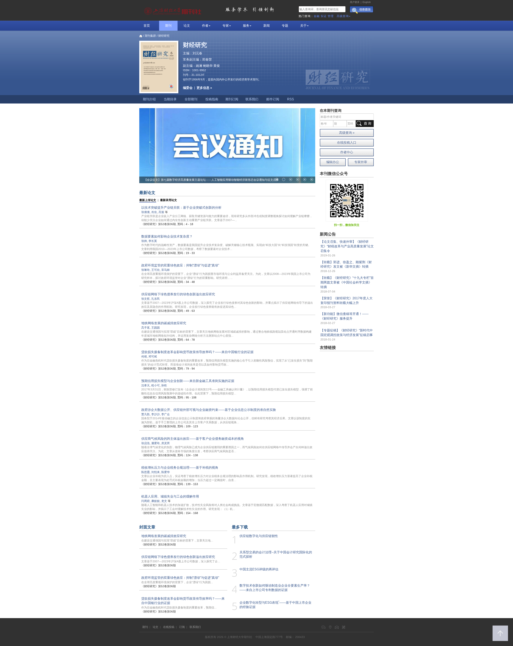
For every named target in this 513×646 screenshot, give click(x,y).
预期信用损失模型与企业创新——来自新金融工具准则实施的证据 (187, 381)
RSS (290, 99)
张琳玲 (145, 269)
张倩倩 (145, 212)
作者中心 (346, 152)
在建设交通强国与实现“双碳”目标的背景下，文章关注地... (177, 540)
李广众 (165, 414)
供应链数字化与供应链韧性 (258, 536)
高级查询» (343, 16)
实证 (324, 16)
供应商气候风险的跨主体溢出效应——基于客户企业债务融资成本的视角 (192, 438)
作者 (205, 25)
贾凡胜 (145, 414)
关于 (303, 25)
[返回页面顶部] (500, 633)
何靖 (144, 356)
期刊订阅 (231, 99)
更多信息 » (204, 87)
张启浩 (145, 443)
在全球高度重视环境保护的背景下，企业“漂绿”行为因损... (177, 582)
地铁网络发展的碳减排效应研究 (163, 323)
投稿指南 (211, 99)
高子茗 (145, 327)
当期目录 (170, 99)
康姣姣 (155, 501)
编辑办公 (332, 162)
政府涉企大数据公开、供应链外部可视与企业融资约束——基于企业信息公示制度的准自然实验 (208, 409)
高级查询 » (346, 132)
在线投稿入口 (346, 142)
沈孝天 (145, 385)
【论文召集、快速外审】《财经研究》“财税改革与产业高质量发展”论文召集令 (347, 246)
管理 (331, 16)
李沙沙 (155, 414)
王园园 (155, 327)
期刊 (168, 25)
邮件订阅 (272, 99)
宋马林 (165, 269)
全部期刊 (191, 99)
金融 (317, 16)
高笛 (161, 212)
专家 (225, 25)
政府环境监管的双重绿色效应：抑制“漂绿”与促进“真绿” (180, 265)
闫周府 (145, 501)
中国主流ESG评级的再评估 (258, 569)
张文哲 (145, 298)
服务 (246, 25)
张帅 (144, 241)
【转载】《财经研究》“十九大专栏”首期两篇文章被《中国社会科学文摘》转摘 (347, 282)
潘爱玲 (155, 443)
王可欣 (155, 269)
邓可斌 (152, 356)
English (367, 2)
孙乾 (164, 385)
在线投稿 (168, 627)
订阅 (182, 627)
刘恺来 (155, 472)
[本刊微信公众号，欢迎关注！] (347, 200)
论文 (187, 25)
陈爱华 (165, 472)
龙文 (164, 501)
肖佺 (154, 212)
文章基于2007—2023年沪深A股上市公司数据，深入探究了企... (180, 561)
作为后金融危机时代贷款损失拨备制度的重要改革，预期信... (179, 607)
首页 (146, 25)
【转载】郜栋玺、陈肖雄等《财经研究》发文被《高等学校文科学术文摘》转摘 (193, 179)
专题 (285, 25)
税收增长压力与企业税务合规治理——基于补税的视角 (179, 467)
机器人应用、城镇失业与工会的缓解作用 (170, 496)
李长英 (152, 241)
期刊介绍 (149, 99)
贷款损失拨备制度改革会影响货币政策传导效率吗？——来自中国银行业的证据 (197, 352)
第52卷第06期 (158, 224)
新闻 (266, 25)
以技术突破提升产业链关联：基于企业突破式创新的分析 (181, 207)
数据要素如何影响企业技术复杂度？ (167, 236)
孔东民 (155, 298)
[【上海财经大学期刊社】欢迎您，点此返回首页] (173, 10)
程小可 (155, 385)
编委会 (188, 87)
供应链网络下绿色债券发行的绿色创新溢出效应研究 (178, 294)
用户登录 (355, 2)
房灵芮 (165, 443)
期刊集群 (150, 35)
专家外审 (360, 162)
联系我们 (251, 99)
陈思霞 (145, 472)
